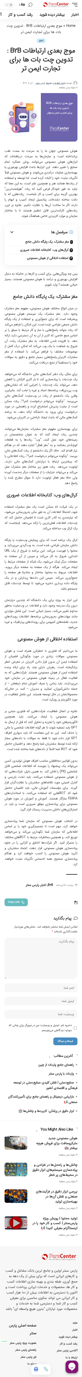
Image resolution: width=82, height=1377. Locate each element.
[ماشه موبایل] (73, 5)
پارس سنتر (32, 885)
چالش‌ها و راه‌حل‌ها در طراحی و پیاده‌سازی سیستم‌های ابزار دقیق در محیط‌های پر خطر (55, 1170)
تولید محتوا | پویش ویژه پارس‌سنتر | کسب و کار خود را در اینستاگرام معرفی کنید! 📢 (55, 1223)
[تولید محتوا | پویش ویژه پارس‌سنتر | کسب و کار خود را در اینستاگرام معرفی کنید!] (16, 1223)
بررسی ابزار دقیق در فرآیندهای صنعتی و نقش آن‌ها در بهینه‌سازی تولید (56, 1196)
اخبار (41, 40)
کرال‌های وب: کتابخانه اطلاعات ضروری (44, 249)
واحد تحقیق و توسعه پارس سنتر (51, 83)
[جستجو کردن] (30, 4)
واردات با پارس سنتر (61, 1073)
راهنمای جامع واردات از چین (56, 1064)
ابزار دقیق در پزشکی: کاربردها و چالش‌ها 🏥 (46, 1110)
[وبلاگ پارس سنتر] (56, 5)
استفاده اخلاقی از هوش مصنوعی (47, 258)
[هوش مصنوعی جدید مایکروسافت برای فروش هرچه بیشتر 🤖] (16, 1143)
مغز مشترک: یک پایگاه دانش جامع (47, 241)
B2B (50, 885)
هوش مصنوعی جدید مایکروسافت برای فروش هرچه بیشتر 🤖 (57, 1143)
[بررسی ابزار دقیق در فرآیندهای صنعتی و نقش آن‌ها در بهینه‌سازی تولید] (16, 1196)
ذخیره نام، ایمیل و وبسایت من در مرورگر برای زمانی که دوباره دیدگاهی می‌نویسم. (40, 1027)
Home (71, 26)
